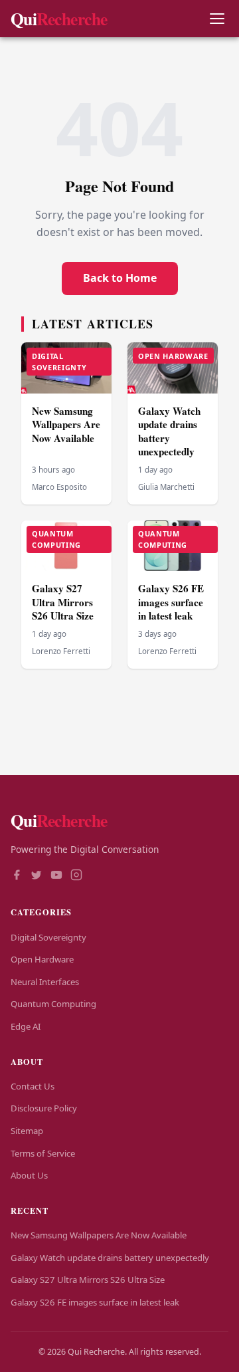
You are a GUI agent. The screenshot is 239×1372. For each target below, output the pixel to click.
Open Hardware (42, 959)
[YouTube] (56, 876)
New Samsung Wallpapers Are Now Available (66, 424)
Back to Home (120, 278)
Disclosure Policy (44, 1108)
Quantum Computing (53, 1004)
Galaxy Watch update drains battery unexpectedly (169, 431)
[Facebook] (17, 876)
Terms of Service (43, 1153)
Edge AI (25, 1026)
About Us (29, 1175)
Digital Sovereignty (48, 937)
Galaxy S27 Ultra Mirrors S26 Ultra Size (63, 602)
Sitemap (27, 1131)
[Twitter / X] (36, 876)
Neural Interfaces (45, 982)
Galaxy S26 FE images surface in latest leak (171, 602)
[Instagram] (76, 876)
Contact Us (32, 1086)
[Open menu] (216, 19)
